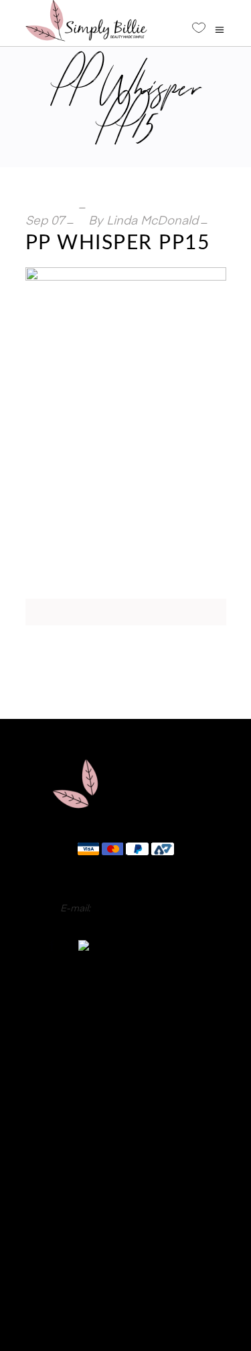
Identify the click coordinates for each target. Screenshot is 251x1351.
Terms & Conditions (125, 1299)
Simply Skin (125, 1091)
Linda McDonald (152, 221)
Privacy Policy (125, 1239)
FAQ (125, 1199)
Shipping (125, 1279)
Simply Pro (125, 1057)
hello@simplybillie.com (142, 908)
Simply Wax (125, 1074)
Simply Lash (125, 1107)
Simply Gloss (126, 1024)
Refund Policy (125, 1259)
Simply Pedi (125, 1041)
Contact (125, 1219)
